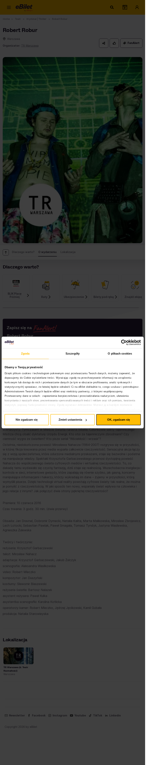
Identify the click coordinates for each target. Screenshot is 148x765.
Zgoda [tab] (25, 353)
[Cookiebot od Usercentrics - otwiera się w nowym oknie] (124, 342)
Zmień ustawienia (70, 419)
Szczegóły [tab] (73, 353)
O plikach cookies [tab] (120, 353)
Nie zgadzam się (27, 419)
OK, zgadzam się (118, 419)
